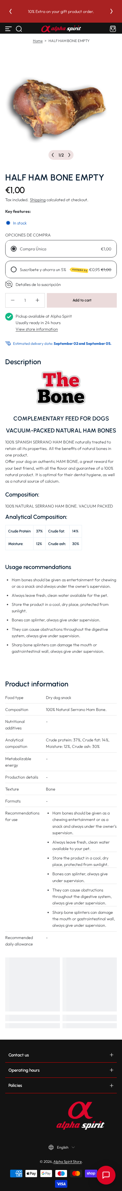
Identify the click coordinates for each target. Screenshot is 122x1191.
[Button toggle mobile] (9, 29)
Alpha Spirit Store (67, 1161)
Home (38, 40)
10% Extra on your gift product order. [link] (74, 11)
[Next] (111, 11)
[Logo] (61, 29)
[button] (18, 28)
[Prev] (10, 11)
